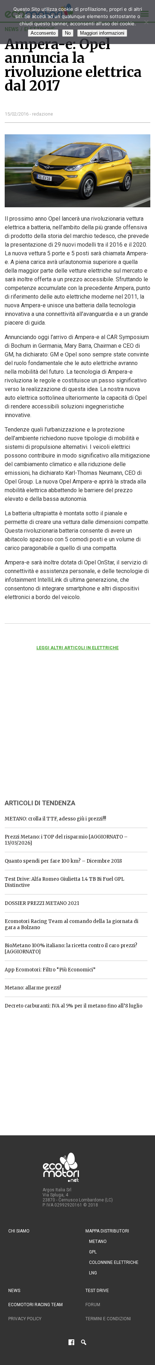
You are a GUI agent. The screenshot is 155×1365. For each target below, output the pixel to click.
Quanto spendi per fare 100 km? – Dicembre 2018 (63, 861)
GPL (93, 1251)
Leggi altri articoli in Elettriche (77, 647)
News (14, 1290)
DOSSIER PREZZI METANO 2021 (42, 903)
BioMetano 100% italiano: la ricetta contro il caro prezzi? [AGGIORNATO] (71, 948)
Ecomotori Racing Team (35, 1304)
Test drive (97, 1290)
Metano (98, 1241)
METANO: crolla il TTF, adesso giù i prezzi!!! (55, 819)
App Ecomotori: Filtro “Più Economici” (50, 970)
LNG (93, 1272)
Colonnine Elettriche (113, 1262)
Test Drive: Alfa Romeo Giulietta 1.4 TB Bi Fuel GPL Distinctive (64, 882)
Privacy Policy (24, 1318)
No (68, 33)
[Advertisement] (59, 734)
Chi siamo (19, 1231)
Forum (92, 1304)
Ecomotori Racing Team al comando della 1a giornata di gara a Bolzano (71, 924)
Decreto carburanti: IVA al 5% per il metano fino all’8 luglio (73, 1006)
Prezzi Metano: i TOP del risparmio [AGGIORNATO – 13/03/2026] (66, 840)
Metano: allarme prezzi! (33, 988)
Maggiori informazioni (102, 33)
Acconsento (43, 33)
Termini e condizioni (108, 1318)
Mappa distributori (107, 1231)
